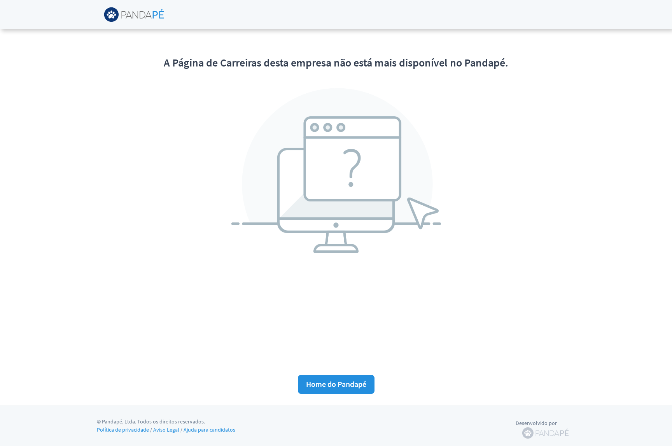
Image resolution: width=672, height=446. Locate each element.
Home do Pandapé (336, 384)
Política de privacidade (123, 429)
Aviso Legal (166, 429)
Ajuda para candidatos (209, 429)
